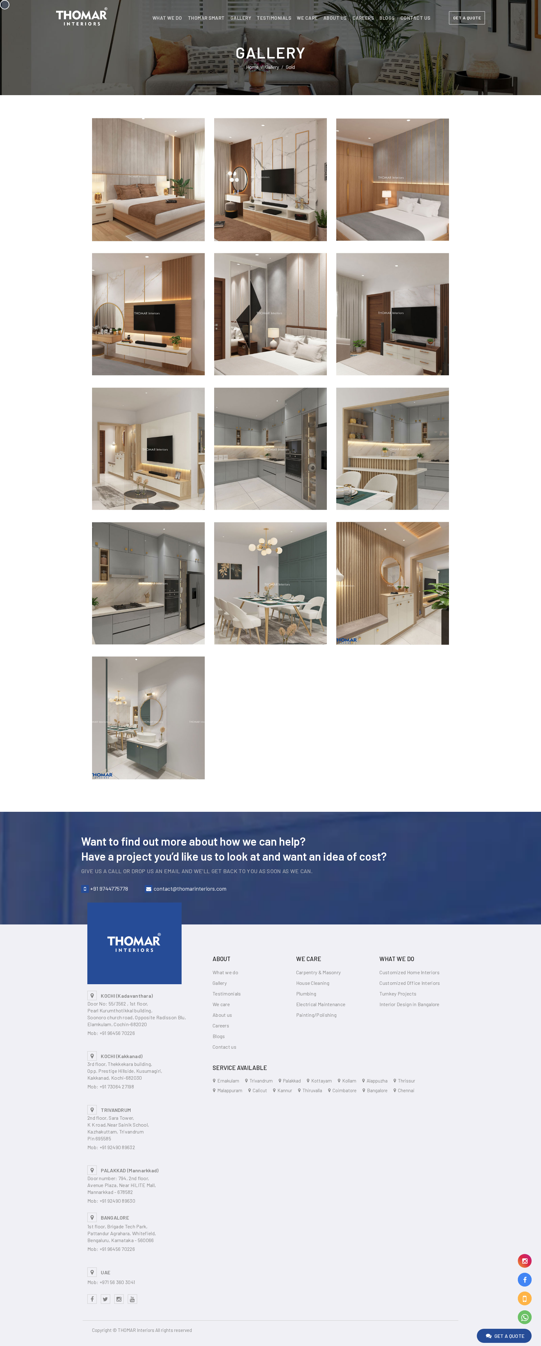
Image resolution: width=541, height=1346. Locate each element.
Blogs (387, 18)
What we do (167, 18)
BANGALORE (115, 1218)
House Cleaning (312, 983)
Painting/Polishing (316, 1015)
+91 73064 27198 (117, 1086)
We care (307, 18)
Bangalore (377, 1090)
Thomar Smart (206, 18)
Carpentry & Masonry (318, 972)
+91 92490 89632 (117, 1147)
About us (335, 18)
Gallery (240, 18)
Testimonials (274, 18)
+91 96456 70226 (117, 1033)
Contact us (415, 18)
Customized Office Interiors (409, 983)
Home (252, 67)
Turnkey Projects (397, 993)
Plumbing (306, 993)
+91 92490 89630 (118, 1201)
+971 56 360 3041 (117, 1282)
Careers (363, 18)
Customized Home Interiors (409, 972)
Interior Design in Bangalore (409, 1004)
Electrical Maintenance (321, 1004)
